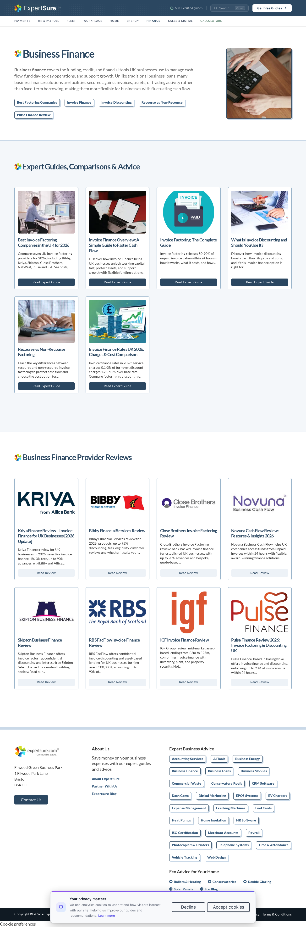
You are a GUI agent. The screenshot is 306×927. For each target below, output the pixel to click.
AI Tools (219, 759)
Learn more (106, 915)
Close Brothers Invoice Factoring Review (188, 533)
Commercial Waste (186, 783)
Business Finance (185, 771)
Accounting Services (187, 759)
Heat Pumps (181, 820)
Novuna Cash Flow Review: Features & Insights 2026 (255, 533)
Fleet (71, 20)
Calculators (211, 20)
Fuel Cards (263, 808)
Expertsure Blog (104, 794)
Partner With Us (104, 786)
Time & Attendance (274, 845)
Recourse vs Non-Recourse (162, 102)
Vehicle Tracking (184, 857)
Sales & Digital (180, 20)
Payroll (254, 833)
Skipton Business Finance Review (40, 642)
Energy (133, 20)
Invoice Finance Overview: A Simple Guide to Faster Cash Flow (114, 245)
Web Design (216, 857)
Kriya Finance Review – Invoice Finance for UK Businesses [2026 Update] (46, 536)
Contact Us (31, 799)
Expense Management (189, 808)
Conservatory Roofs (226, 783)
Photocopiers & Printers (190, 845)
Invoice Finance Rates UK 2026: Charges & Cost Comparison (116, 351)
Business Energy (247, 759)
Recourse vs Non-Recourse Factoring (42, 351)
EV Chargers (277, 796)
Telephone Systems (234, 845)
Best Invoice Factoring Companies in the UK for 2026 (43, 242)
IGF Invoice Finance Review (184, 639)
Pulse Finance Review (33, 115)
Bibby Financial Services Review (117, 530)
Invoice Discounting (116, 102)
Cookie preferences (18, 924)
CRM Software (263, 783)
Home (114, 20)
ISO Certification (185, 833)
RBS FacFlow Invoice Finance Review (114, 642)
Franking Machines (230, 808)
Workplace (92, 20)
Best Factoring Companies (37, 102)
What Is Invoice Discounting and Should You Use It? (259, 242)
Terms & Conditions (277, 914)
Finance (153, 20)
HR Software (246, 820)
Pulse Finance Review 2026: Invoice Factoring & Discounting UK (259, 645)
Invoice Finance (79, 102)
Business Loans (219, 771)
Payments (22, 20)
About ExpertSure (106, 779)
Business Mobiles (254, 771)
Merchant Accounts (223, 833)
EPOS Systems (247, 796)
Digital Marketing (212, 796)
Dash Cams (180, 796)
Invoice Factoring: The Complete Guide (188, 242)
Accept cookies (228, 907)
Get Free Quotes (269, 8)
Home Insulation (213, 820)
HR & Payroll (48, 20)
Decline (188, 907)
